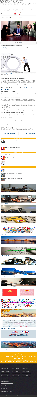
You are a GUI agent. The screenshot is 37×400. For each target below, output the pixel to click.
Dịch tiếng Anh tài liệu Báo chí (26, 374)
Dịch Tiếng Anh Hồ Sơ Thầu (18, 138)
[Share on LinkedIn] (22, 120)
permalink (7, 124)
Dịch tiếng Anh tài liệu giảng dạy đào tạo (29, 133)
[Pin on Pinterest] (20, 120)
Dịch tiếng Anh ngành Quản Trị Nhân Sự (6, 391)
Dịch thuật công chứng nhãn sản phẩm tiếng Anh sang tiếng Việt (9, 307)
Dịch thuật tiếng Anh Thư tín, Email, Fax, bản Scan (9, 133)
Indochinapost (20, 395)
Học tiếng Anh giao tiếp (25, 368)
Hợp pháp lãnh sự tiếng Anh (25, 371)
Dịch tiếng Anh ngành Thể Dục (26, 375)
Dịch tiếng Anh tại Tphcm (4, 385)
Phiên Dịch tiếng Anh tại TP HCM (5, 213)
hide (20, 42)
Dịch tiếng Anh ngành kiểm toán (5, 374)
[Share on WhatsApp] (15, 120)
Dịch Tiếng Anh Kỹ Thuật (18, 152)
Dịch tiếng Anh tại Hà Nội (4, 384)
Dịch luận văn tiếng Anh (4, 368)
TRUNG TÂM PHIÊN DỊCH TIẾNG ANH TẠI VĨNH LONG (13, 178)
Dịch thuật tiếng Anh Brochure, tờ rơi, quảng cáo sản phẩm (8, 276)
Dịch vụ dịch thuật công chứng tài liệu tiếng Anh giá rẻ (8, 338)
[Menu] (1, 13)
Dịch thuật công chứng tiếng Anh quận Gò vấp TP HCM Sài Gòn (9, 286)
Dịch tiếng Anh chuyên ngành (5, 381)
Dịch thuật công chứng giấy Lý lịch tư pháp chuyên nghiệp (8, 328)
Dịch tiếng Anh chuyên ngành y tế (5, 382)
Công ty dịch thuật (3, 47)
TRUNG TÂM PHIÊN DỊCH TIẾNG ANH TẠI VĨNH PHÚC (13, 173)
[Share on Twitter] (17, 120)
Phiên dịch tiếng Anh (10, 47)
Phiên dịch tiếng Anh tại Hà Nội (5, 224)
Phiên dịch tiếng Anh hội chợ (15, 371)
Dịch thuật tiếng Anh (5, 395)
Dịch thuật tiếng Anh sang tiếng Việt (5, 255)
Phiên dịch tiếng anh (3, 234)
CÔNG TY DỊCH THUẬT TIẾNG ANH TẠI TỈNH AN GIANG (13, 140)
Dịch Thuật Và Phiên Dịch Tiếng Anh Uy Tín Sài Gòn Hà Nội (18, 357)
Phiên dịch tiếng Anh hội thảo (4, 203)
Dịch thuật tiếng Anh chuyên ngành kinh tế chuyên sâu (12, 147)
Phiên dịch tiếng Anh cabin (15, 368)
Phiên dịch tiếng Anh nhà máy (15, 374)
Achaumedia (15, 395)
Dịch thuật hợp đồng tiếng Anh (5, 371)
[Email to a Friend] (19, 120)
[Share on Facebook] (16, 120)
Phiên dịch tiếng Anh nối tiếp (15, 375)
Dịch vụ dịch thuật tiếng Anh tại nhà (6, 154)
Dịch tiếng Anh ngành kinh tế (5, 375)
